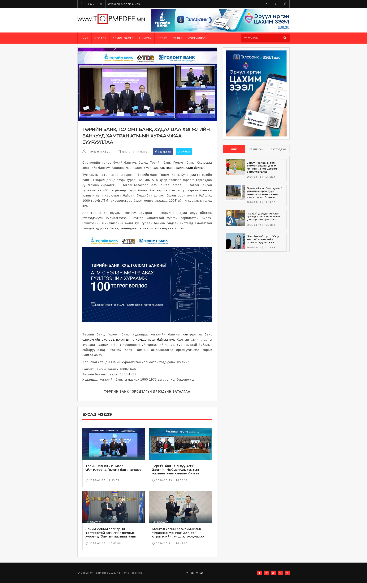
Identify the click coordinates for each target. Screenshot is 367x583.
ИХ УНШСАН (256, 149)
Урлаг (178, 38)
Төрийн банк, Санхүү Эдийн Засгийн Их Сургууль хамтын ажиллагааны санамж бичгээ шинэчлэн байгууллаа (176, 471)
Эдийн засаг (123, 38)
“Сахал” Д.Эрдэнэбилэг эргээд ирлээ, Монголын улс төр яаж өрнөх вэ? (263, 216)
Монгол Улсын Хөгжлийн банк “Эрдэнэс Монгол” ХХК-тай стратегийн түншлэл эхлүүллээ (178, 532)
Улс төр (100, 38)
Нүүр (84, 38)
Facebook (164, 151)
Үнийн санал (195, 573)
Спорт (162, 38)
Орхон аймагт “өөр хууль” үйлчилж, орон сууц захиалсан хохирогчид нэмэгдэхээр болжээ (264, 193)
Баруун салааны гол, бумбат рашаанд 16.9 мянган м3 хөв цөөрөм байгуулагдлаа (262, 167)
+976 (90, 4)
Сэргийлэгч (197, 38)
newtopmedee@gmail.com (124, 4)
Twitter (185, 151)
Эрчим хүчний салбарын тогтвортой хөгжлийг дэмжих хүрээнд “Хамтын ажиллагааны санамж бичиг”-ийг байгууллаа (110, 534)
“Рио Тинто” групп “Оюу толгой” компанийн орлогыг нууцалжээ (263, 239)
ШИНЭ (234, 149)
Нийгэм (145, 38)
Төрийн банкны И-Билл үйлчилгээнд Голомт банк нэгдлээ (113, 467)
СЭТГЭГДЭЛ (278, 149)
